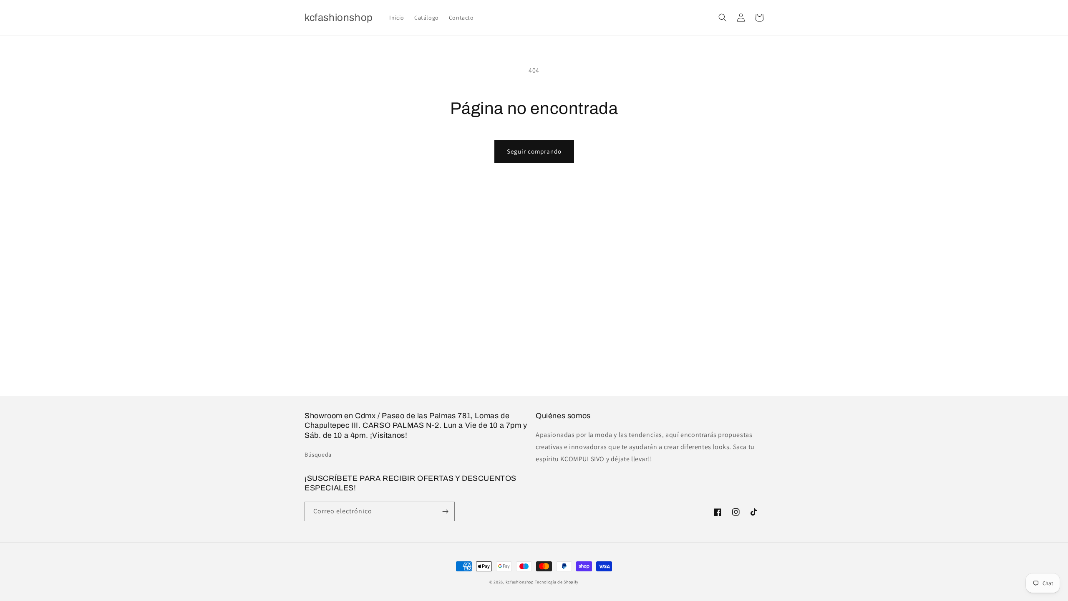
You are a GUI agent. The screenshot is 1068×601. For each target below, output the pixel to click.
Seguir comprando (534, 151)
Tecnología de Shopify (557, 582)
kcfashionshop (520, 582)
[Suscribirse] (445, 511)
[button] (722, 17)
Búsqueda (318, 454)
